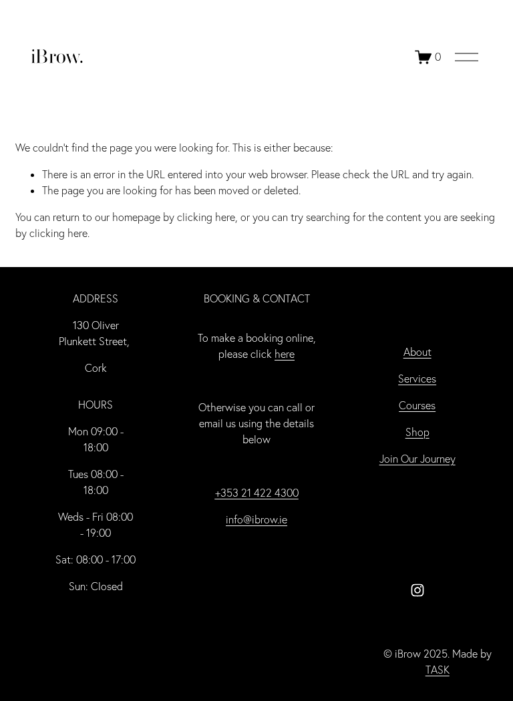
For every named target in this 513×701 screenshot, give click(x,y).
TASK (437, 669)
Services (417, 378)
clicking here (206, 217)
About (417, 352)
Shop (417, 432)
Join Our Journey (417, 458)
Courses (417, 405)
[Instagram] (417, 590)
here (285, 354)
